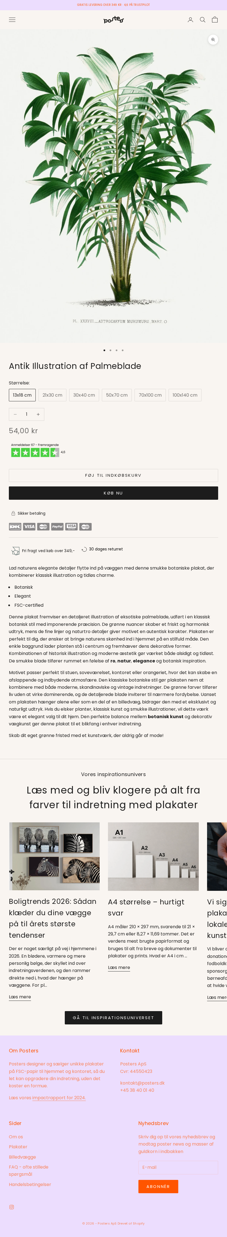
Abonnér (158, 1186)
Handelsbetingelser (30, 1184)
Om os (16, 1137)
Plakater (18, 1147)
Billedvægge (22, 1157)
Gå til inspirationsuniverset (113, 1018)
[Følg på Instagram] (11, 1207)
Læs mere (20, 997)
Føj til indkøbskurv (113, 475)
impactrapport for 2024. (59, 1098)
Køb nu (113, 493)
